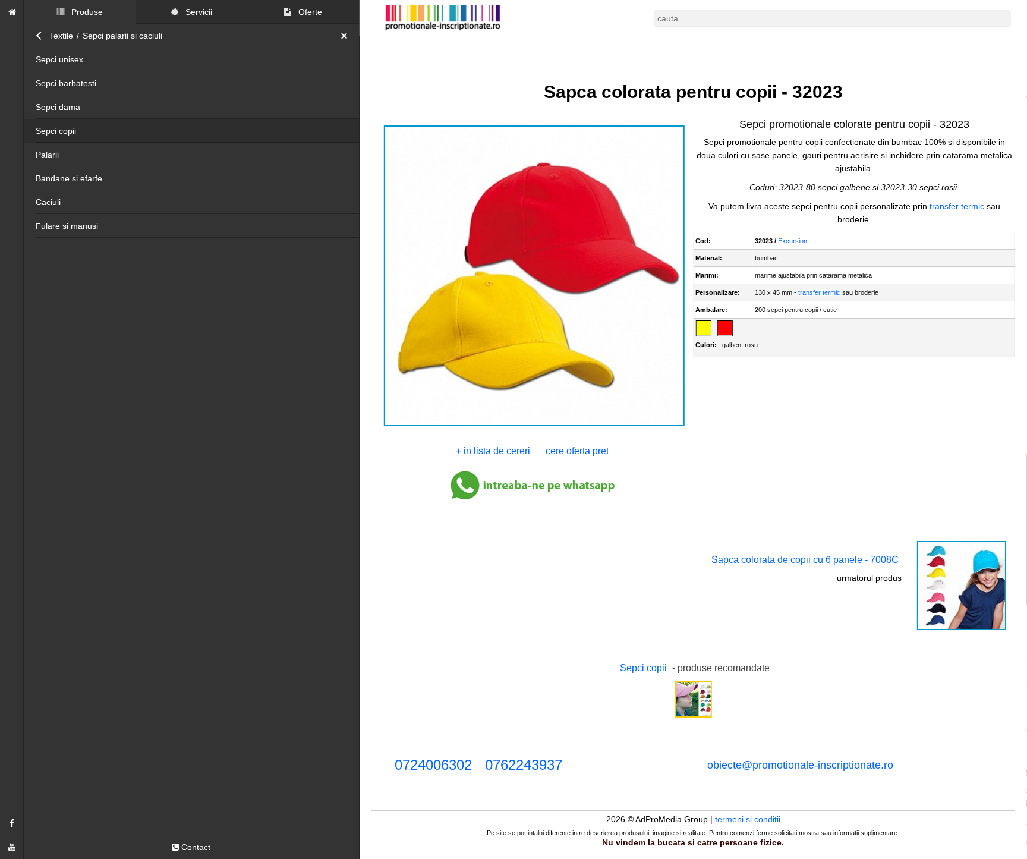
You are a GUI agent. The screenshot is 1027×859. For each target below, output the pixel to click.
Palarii (47, 154)
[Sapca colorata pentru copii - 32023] (534, 425)
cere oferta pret (577, 451)
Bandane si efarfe (69, 178)
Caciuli (48, 202)
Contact (194, 847)
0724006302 (433, 765)
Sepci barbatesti (66, 83)
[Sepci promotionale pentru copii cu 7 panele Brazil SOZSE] (693, 716)
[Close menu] (347, 36)
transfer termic (957, 206)
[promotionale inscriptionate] (12, 12)
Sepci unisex (59, 59)
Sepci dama (58, 107)
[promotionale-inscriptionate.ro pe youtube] (12, 847)
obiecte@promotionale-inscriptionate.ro (800, 765)
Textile (61, 35)
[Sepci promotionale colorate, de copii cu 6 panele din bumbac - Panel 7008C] (961, 629)
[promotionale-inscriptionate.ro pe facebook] (12, 823)
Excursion (792, 240)
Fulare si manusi (67, 226)
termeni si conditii (747, 819)
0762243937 (523, 765)
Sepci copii (56, 131)
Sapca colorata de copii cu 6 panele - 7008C (805, 560)
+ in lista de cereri (493, 451)
